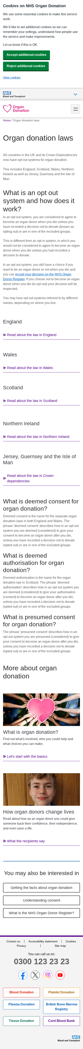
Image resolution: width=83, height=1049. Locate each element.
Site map (60, 945)
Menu (75, 108)
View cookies (12, 77)
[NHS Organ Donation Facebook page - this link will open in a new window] (23, 975)
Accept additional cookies (26, 54)
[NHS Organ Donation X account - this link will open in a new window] (35, 975)
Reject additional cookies (26, 66)
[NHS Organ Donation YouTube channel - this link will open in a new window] (60, 975)
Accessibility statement (43, 941)
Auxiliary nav (75, 94)
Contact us (13, 941)
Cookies (71, 941)
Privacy (21, 945)
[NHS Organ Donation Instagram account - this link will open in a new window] (48, 975)
